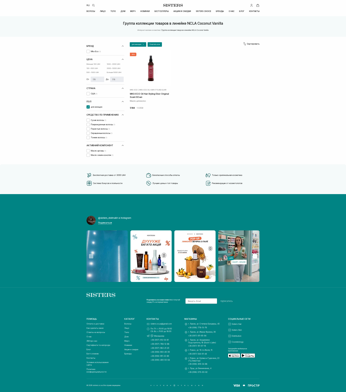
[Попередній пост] (91, 256)
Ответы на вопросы (95, 332)
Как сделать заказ (95, 328)
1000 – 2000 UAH (113, 64)
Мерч (126, 341)
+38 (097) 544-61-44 (197, 354)
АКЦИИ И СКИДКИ (182, 11)
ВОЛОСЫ (90, 11)
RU (88, 5)
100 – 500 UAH (92, 68)
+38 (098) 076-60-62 (197, 372)
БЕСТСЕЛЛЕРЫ (161, 11)
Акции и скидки (131, 349)
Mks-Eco (134, 90)
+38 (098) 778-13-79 (197, 327)
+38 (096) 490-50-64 (160, 360)
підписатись (226, 301)
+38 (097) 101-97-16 (197, 346)
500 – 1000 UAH (92, 72)
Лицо (126, 328)
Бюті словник (92, 353)
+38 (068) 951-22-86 (160, 356)
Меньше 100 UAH (93, 64)
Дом (126, 336)
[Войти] (251, 5)
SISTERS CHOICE (203, 11)
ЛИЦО (103, 11)
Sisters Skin (237, 330)
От (87, 79)
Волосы (127, 324)
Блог (88, 349)
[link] (258, 5)
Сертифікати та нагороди (98, 345)
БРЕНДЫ (220, 11)
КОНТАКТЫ (254, 11)
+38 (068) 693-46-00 (160, 352)
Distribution (236, 336)
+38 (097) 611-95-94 (197, 335)
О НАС (231, 11)
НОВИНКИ (145, 11)
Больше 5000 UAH (114, 72)
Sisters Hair (237, 324)
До (107, 79)
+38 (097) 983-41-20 (160, 348)
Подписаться (105, 222)
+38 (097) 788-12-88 (160, 344)
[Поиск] (93, 5)
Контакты (90, 358)
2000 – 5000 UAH (113, 68)
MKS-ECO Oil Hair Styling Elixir (152, 90)
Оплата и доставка (95, 324)
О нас (89, 336)
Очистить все (154, 44)
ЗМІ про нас (91, 341)
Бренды (128, 353)
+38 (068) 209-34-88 (197, 364)
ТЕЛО (113, 11)
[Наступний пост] (255, 256)
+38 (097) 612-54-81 (160, 340)
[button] (138, 44)
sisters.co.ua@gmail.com (161, 324)
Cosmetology (237, 342)
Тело (126, 332)
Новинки (128, 345)
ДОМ (123, 11)
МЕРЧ (132, 11)
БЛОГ (241, 11)
